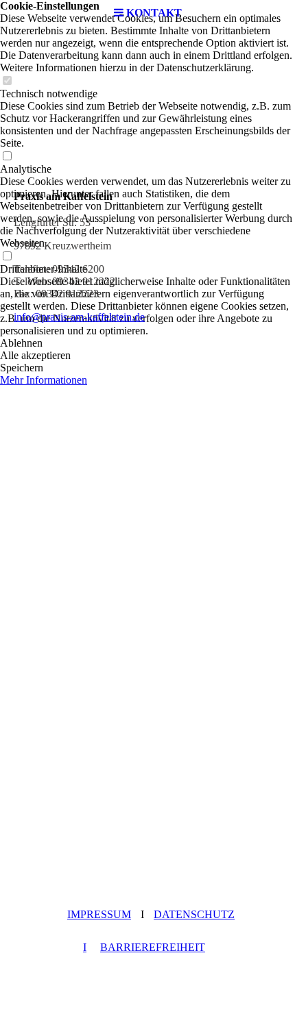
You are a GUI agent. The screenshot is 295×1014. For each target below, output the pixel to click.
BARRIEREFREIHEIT (152, 947)
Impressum (99, 914)
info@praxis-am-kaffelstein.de (79, 317)
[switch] (7, 81)
